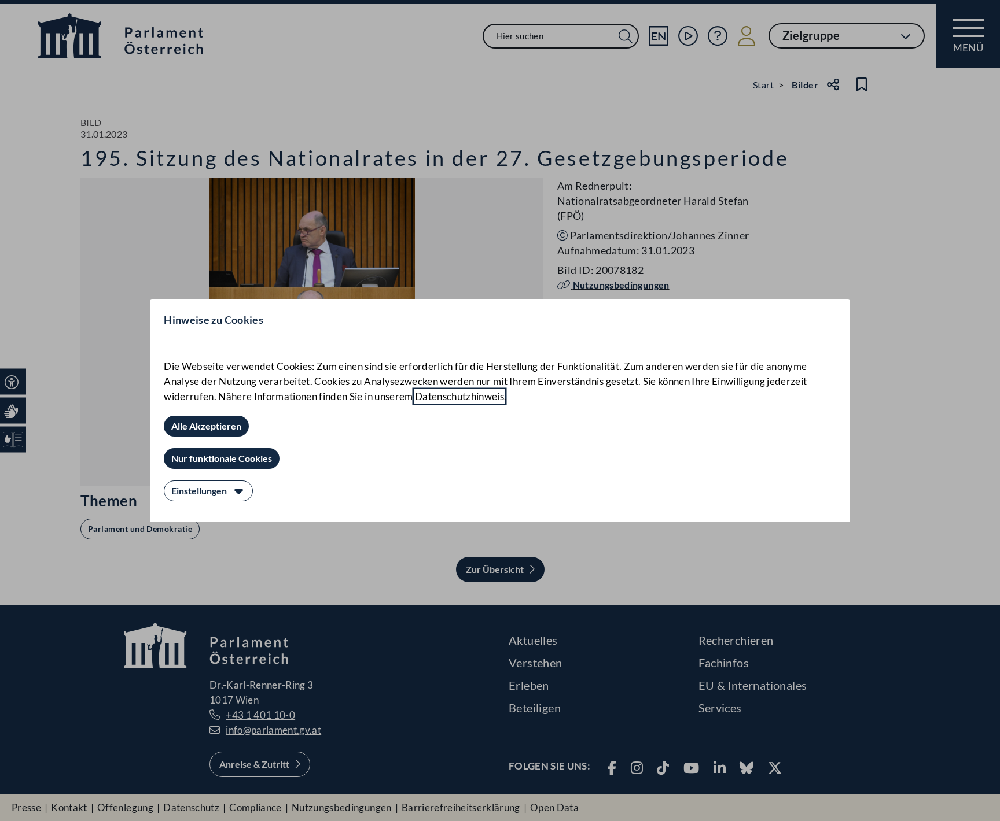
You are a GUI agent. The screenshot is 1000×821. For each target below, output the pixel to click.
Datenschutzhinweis (459, 396)
